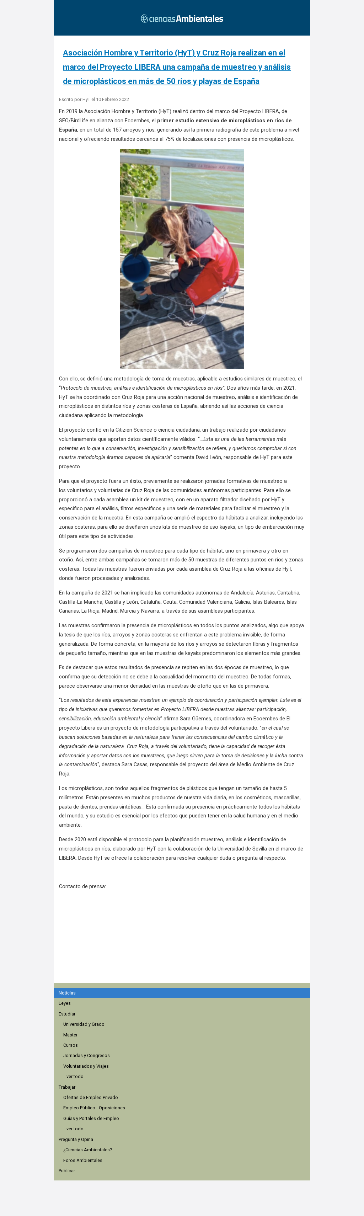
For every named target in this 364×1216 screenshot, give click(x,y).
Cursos (70, 1045)
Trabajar (67, 1087)
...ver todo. (74, 1076)
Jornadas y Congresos (86, 1055)
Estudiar (67, 1014)
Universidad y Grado (84, 1024)
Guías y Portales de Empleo (91, 1118)
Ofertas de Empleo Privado (90, 1097)
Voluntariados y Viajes (86, 1066)
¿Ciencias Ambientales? (87, 1149)
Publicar (67, 1170)
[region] (184, 940)
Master (70, 1035)
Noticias (67, 993)
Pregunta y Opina (76, 1139)
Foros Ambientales (82, 1160)
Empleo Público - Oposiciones (94, 1107)
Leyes (65, 1003)
